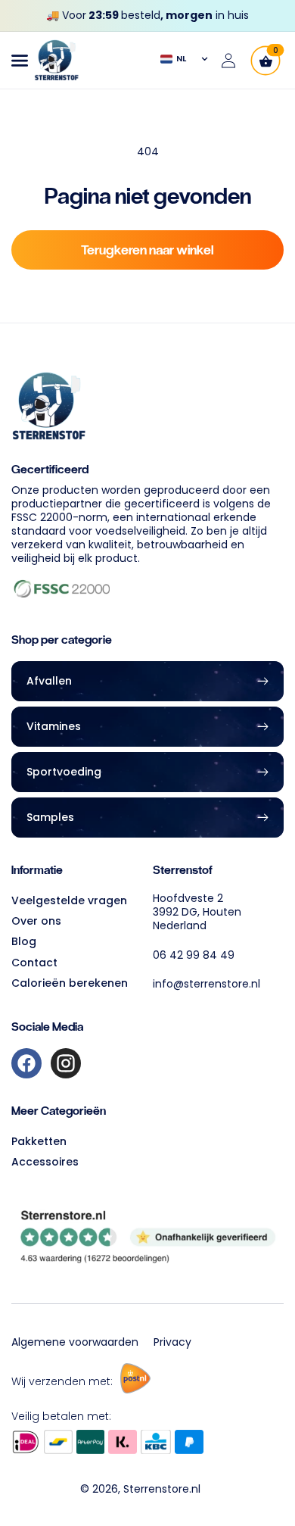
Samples (50, 817)
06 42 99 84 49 (193, 955)
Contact (34, 962)
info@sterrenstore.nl (206, 983)
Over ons (36, 920)
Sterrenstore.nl (161, 1488)
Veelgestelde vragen (69, 900)
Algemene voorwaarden (74, 1342)
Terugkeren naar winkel (147, 250)
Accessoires (45, 1161)
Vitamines (53, 726)
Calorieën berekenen (69, 983)
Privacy (172, 1342)
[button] (19, 60)
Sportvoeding (63, 771)
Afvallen (49, 680)
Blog (23, 941)
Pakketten (39, 1141)
